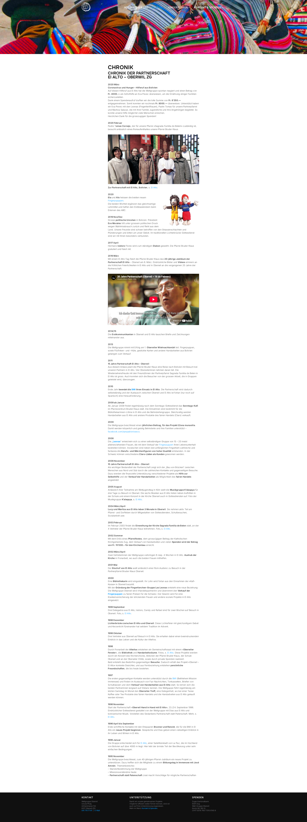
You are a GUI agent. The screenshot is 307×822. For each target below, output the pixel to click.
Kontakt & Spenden (207, 7)
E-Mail (97, 810)
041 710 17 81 (87, 810)
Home (128, 7)
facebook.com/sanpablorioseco (124, 431)
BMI (134, 389)
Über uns (141, 7)
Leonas (117, 441)
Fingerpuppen (178, 7)
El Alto (157, 7)
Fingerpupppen (115, 200)
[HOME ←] (86, 7)
